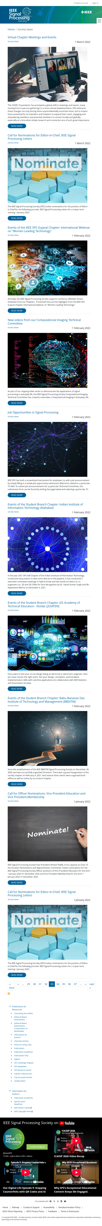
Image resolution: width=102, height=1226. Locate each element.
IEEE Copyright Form (22, 1111)
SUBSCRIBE (36, 1146)
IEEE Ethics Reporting (12, 1211)
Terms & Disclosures (70, 1211)
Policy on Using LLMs (22, 1044)
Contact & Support (31, 1207)
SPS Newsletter (20, 1066)
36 (69, 984)
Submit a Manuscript (23, 1073)
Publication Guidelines (23, 1052)
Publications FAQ (21, 1055)
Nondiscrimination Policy (69, 1207)
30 (34, 984)
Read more (17, 126)
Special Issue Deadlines (19, 1102)
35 (63, 984)
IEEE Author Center (22, 1108)
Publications (19, 1048)
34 (57, 984)
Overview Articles (21, 1041)
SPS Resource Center (22, 1070)
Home (11, 29)
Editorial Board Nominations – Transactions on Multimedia (20, 1027)
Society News (13, 41)
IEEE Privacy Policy (35, 1211)
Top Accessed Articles (23, 1077)
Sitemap (15, 1207)
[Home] (21, 9)
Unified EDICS (20, 1081)
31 (40, 984)
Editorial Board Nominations (20, 1018)
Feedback (52, 1211)
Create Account (81, 3)
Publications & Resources (19, 1008)
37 (75, 984)
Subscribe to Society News (9, 994)
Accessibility (48, 1207)
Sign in (95, 3)
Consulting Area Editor (23, 1013)
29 (28, 984)
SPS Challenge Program (24, 1063)
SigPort (17, 1059)
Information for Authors (20, 1036)
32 (46, 984)
